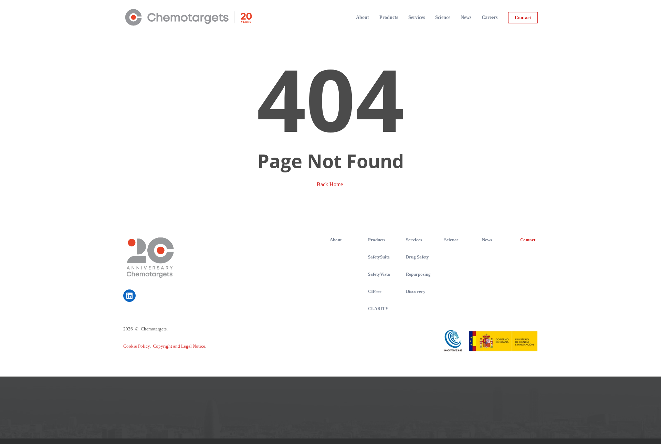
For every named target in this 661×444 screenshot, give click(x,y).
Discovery (416, 291)
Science (451, 239)
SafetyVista (379, 274)
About (336, 239)
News (487, 239)
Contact (527, 239)
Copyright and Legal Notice (179, 346)
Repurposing (418, 274)
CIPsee (374, 291)
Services (414, 239)
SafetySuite (379, 257)
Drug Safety (417, 257)
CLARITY (378, 308)
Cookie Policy (136, 346)
